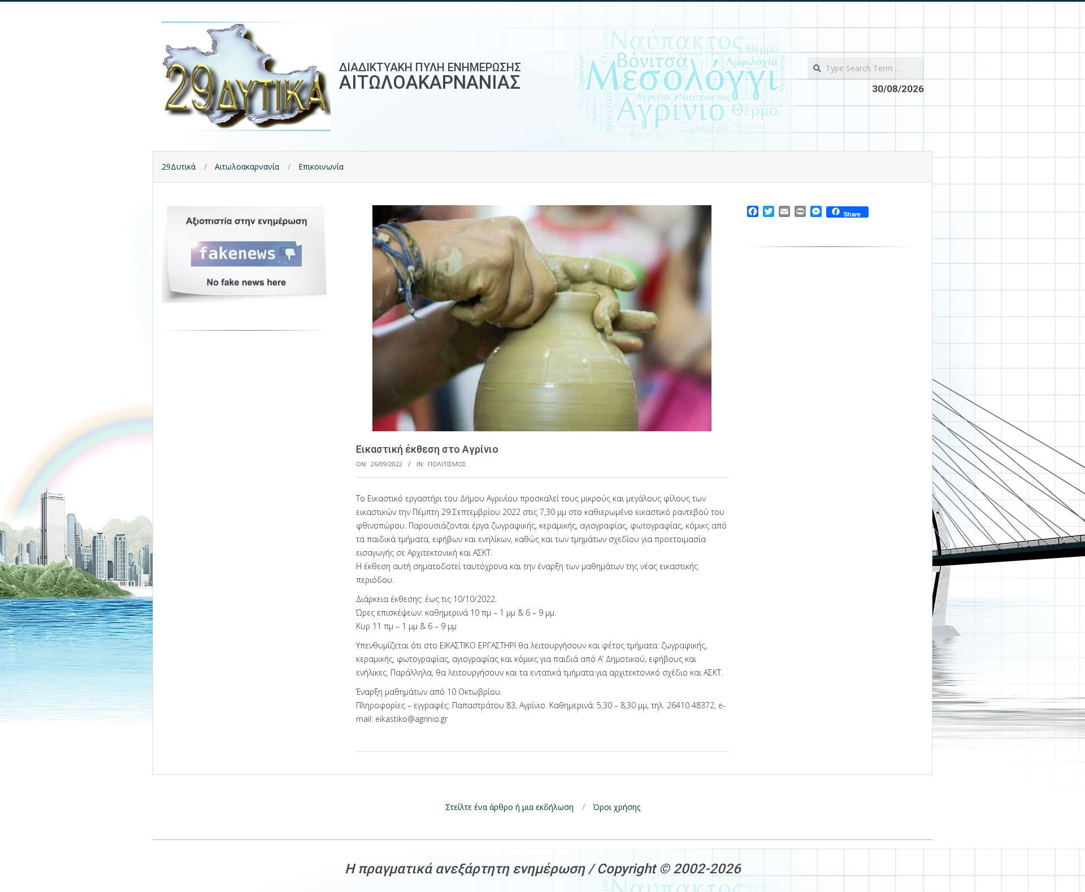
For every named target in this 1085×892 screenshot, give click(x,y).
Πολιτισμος (447, 464)
